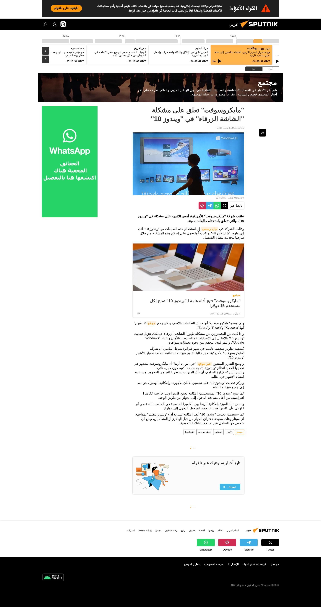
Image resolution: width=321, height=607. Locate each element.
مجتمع (236, 295)
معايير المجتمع (192, 564)
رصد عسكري (171, 530)
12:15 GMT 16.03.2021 (230, 127)
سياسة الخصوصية (213, 564)
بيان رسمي (209, 229)
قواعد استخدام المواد (254, 564)
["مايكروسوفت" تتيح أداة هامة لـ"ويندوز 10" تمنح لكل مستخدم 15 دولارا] (188, 267)
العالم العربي (233, 530)
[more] (138, 313)
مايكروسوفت (204, 432)
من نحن (274, 564)
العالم (220, 530)
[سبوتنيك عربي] (260, 28)
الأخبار (229, 432)
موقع (151, 323)
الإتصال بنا (233, 564)
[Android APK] (53, 578)
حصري (192, 530)
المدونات (131, 530)
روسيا (211, 530)
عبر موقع (204, 364)
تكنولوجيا (189, 432)
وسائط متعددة (145, 530)
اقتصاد (202, 530)
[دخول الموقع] (55, 24)
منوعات (218, 432)
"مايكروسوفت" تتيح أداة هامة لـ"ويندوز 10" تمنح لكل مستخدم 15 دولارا (195, 303)
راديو (183, 530)
